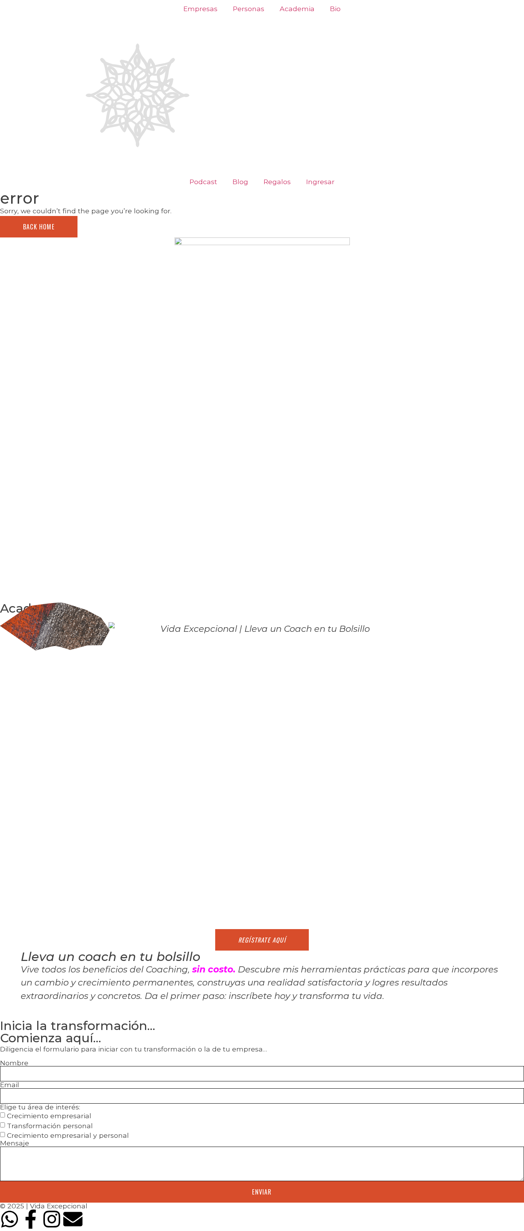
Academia (297, 9)
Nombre (14, 1063)
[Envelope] (72, 1219)
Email (9, 1084)
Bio (335, 9)
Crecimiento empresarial (49, 1116)
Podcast (203, 182)
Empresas (200, 9)
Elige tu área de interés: (40, 1107)
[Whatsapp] (9, 1219)
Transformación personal (50, 1125)
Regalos (277, 182)
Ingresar (320, 182)
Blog (240, 182)
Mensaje (14, 1143)
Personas (248, 9)
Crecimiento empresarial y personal (68, 1135)
